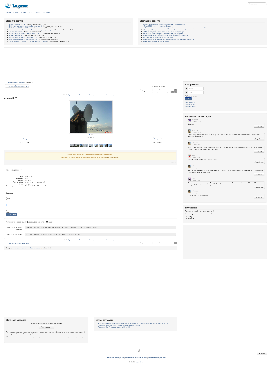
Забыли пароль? (190, 106)
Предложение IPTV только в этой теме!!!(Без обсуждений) (28, 41)
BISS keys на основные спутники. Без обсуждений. (25, 26)
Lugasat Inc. (139, 362)
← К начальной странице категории (17, 86)
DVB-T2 (31, 12)
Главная (8, 12)
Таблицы (23, 12)
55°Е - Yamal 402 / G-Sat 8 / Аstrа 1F (20, 28)
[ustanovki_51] (105, 145)
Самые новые (83, 95)
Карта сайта (110, 358)
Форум (38, 12)
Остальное (46, 12)
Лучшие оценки (73, 95)
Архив (117, 358)
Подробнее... (259, 126)
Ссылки (163, 358)
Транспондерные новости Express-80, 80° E (23, 37)
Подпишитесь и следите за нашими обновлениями (46, 323)
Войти (188, 99)
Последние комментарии (97, 95)
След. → (157, 139)
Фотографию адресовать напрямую (15, 228)
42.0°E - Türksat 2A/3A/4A (17, 24)
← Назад (24, 139)
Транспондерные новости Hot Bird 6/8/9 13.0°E (24, 39)
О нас (122, 358)
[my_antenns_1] (81, 145)
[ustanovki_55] (86, 145)
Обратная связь (153, 358)
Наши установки (18, 82)
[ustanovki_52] (100, 145)
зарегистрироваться (111, 157)
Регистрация (189, 102)
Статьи (15, 12)
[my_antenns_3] (72, 145)
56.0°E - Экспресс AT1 (16, 35)
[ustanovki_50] (110, 145)
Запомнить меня (192, 96)
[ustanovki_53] (96, 145)
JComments (173, 162)
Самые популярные (112, 95)
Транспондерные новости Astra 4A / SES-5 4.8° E (25, 34)
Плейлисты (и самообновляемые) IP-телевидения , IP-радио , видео (31, 30)
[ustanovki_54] (91, 145)
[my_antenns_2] (76, 145)
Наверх (262, 354)
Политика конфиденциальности (136, 358)
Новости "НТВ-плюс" (15, 32)
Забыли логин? (190, 104)
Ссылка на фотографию (15, 234)
